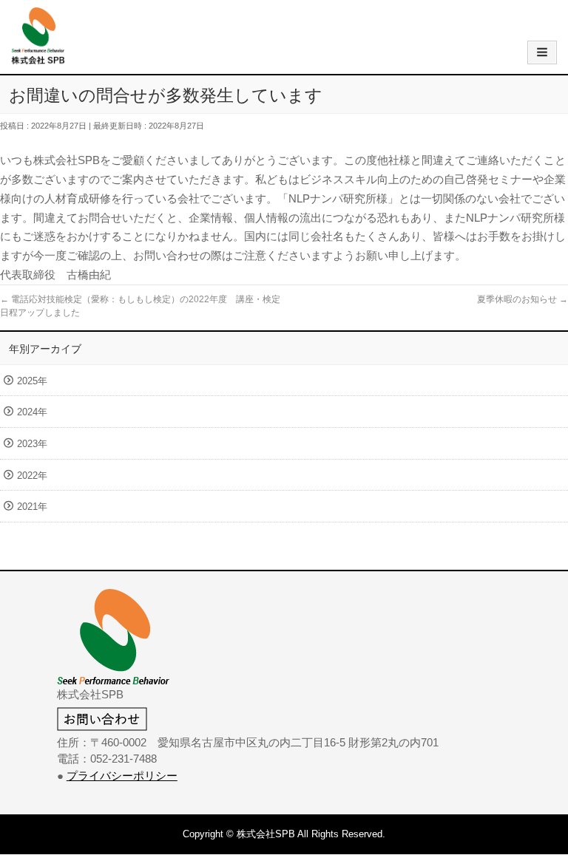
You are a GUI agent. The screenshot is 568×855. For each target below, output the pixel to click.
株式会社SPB (266, 833)
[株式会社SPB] (38, 57)
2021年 (32, 506)
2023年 (32, 443)
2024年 (32, 412)
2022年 (32, 475)
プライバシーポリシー (122, 775)
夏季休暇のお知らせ (522, 299)
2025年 (32, 380)
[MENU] (542, 52)
